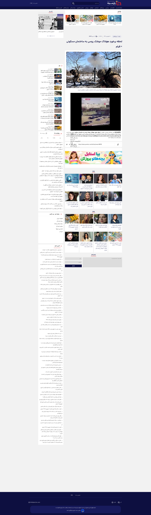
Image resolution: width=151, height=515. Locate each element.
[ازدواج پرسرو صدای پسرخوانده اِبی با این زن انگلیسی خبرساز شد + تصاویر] (86, 178)
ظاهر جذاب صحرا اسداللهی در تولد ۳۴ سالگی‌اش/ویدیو (50, 399)
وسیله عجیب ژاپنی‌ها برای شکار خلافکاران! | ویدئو (47, 123)
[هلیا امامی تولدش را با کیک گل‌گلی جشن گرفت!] (101, 219)
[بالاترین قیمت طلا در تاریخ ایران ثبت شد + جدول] (58, 88)
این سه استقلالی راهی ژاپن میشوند (54, 333)
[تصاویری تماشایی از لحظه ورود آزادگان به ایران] (50, 22)
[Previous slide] (40, 22)
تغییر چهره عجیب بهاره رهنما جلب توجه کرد (115, 204)
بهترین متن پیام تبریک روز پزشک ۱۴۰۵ (114, 23)
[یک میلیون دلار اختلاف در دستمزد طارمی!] (58, 76)
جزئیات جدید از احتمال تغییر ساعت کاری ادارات (52, 262)
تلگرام (115, 502)
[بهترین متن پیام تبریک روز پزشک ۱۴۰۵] (114, 18)
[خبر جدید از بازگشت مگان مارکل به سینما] (101, 196)
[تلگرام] (69, 144)
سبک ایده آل (60, 221)
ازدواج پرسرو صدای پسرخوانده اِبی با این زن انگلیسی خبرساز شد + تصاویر (86, 187)
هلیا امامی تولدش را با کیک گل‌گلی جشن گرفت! (101, 226)
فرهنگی (91, 8)
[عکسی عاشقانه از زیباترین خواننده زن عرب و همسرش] (101, 178)
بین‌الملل (102, 8)
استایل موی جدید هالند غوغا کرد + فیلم (115, 186)
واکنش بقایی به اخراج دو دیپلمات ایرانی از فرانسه (51, 314)
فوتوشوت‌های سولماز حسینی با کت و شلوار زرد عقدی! (116, 227)
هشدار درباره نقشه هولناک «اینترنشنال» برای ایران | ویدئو (47, 106)
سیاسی (107, 8)
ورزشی (87, 8)
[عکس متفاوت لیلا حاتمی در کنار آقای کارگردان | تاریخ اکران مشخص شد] (72, 196)
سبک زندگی (73, 8)
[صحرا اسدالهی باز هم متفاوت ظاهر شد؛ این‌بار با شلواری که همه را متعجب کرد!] (86, 236)
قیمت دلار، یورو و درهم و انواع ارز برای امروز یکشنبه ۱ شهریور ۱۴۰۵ (47, 71)
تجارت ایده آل (59, 226)
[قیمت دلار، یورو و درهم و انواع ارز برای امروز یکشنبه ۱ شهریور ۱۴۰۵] (58, 70)
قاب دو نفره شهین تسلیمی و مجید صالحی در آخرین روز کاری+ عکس (86, 204)
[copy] (118, 144)
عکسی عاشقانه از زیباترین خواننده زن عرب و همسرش (101, 186)
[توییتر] (67, 144)
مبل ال (61, 231)
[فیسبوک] (72, 144)
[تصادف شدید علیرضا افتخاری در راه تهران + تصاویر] (72, 18)
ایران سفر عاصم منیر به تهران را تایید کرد (53, 372)
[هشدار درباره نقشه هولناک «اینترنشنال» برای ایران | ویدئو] (58, 105)
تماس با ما (35, 3)
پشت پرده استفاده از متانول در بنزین (54, 317)
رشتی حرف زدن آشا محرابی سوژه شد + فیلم (51, 171)
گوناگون (119, 11)
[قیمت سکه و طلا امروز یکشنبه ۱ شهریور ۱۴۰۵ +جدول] (100, 18)
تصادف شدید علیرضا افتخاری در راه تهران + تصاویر (72, 23)
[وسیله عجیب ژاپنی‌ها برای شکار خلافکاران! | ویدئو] (58, 122)
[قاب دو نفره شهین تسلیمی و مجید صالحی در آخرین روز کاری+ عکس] (86, 196)
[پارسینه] (113, 3)
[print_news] (75, 144)
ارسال (73, 266)
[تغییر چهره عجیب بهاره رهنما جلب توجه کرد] (115, 196)
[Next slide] (61, 22)
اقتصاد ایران (60, 219)
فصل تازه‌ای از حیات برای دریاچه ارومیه (53, 291)
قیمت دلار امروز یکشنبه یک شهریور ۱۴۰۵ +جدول (86, 23)
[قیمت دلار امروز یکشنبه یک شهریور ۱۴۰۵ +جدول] (86, 18)
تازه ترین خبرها (59, 229)
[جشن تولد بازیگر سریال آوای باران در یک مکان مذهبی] (86, 219)
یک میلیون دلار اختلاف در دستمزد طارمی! (48, 77)
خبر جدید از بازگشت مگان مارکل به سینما (101, 204)
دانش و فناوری (80, 8)
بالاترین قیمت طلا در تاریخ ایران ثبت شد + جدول (47, 88)
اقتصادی (112, 8)
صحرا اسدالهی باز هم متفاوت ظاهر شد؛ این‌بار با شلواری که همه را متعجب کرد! (86, 245)
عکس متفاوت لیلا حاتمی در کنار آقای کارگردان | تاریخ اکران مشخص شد (72, 204)
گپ (121, 502)
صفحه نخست (119, 8)
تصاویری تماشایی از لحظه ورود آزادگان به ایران (50, 32)
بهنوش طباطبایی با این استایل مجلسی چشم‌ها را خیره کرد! (72, 245)
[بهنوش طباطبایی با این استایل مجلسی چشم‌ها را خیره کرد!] (72, 236)
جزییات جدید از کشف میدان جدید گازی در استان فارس (50, 252)
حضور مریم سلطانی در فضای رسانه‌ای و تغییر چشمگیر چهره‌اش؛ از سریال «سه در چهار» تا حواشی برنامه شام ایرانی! (101, 246)
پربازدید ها (56, 133)
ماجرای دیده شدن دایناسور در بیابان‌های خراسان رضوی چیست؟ (47, 111)
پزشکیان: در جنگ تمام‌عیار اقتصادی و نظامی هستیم (51, 420)
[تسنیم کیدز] (93, 158)
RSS (31, 3)
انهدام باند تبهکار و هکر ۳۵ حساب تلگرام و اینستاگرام (51, 289)
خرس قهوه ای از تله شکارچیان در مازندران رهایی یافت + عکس (47, 94)
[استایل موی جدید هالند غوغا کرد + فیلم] (115, 178)
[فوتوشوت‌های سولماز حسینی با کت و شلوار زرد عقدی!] (115, 219)
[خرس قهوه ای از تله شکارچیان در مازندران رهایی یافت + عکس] (58, 93)
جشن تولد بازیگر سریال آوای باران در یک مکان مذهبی (86, 226)
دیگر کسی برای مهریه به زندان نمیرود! (53, 308)
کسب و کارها (59, 8)
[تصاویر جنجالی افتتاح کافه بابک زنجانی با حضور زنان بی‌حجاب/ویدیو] (58, 116)
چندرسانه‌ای (66, 8)
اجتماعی (97, 8)
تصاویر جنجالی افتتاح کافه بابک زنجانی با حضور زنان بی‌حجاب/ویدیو (47, 117)
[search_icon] (73, 3)
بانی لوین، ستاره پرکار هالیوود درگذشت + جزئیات (51, 250)
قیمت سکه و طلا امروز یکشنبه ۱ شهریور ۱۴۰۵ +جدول (100, 23)
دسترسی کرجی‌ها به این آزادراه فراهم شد (53, 365)
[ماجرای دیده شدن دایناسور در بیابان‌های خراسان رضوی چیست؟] (58, 111)
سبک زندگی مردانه (58, 224)
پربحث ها (42, 133)
